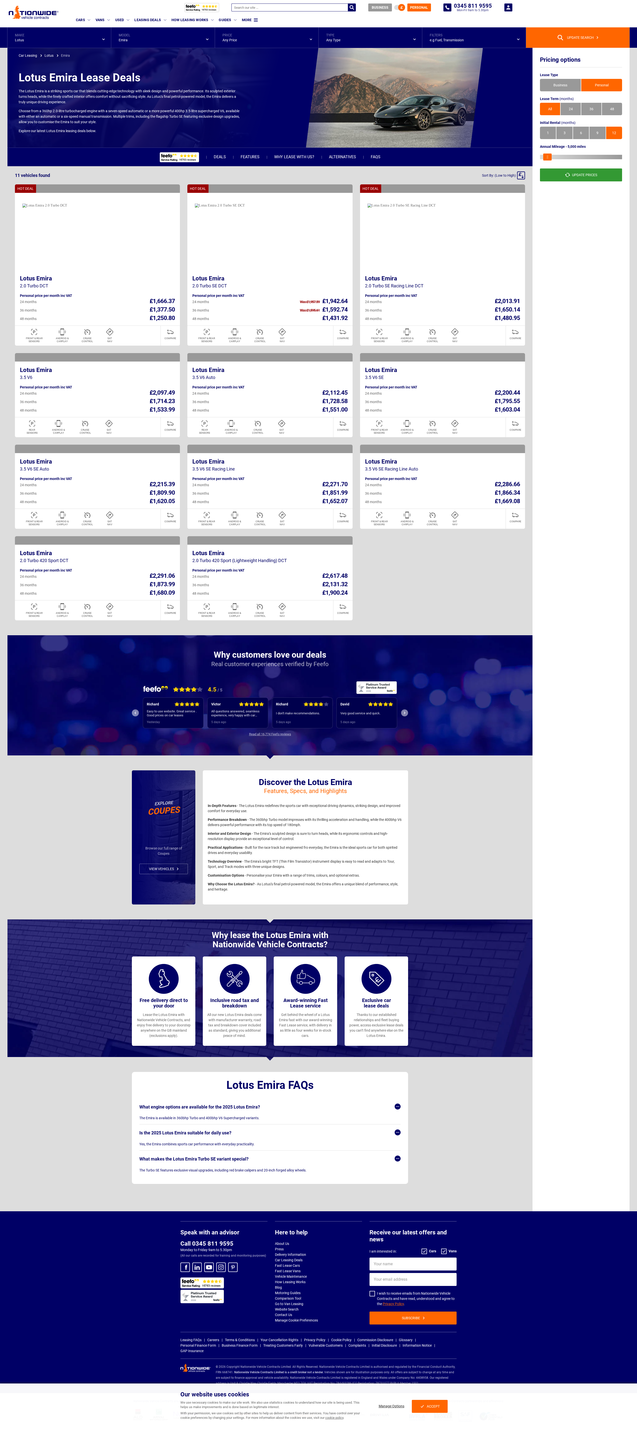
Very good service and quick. (296, 713)
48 (612, 109)
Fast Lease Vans (288, 1271)
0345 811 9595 (447, 7)
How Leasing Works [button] (189, 20)
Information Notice (417, 1345)
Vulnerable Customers (326, 1345)
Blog (278, 1287)
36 (591, 109)
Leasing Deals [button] (147, 20)
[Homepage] (33, 12)
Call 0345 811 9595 (206, 1243)
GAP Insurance (192, 1351)
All (550, 109)
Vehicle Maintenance (291, 1276)
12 (614, 133)
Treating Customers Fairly (283, 1345)
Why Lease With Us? (294, 157)
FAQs (375, 157)
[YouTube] (209, 1267)
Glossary (406, 1340)
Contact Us (283, 1315)
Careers (213, 1340)
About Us (282, 1244)
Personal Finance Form (198, 1345)
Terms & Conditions (240, 1340)
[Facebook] (185, 1267)
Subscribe (411, 1318)
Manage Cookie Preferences (296, 1320)
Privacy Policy (393, 1304)
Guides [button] (225, 20)
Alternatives (342, 157)
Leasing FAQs (191, 1340)
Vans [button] (100, 20)
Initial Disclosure (384, 1345)
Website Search (287, 1309)
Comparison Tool (288, 1298)
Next (404, 712)
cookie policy (334, 1418)
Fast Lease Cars (287, 1266)
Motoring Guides (288, 1293)
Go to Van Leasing (289, 1304)
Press (279, 1249)
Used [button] (119, 20)
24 (571, 109)
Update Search (580, 38)
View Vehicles (161, 869)
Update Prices (584, 175)
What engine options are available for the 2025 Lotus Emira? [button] (199, 1107)
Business (380, 7)
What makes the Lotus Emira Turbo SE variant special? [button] (194, 1159)
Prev (135, 712)
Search (352, 7)
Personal (419, 7)
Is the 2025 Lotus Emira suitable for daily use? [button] (185, 1132)
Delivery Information (290, 1255)
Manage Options (391, 1406)
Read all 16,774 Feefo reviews (270, 734)
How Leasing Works (290, 1282)
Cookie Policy (341, 1340)
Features (250, 157)
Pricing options (560, 59)
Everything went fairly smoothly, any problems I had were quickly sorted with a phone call (365, 713)
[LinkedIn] (197, 1267)
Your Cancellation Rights (279, 1340)
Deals (220, 157)
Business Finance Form (240, 1345)
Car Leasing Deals (289, 1260)
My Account (508, 7)
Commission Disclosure (375, 1340)
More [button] (247, 20)
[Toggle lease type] (399, 7)
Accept (433, 1406)
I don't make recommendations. (234, 713)
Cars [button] (80, 20)
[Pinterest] (233, 1267)
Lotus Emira (36, 278)
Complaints (357, 1345)
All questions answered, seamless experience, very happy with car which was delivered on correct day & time (173, 713)
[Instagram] (221, 1267)
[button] (59, 37)
